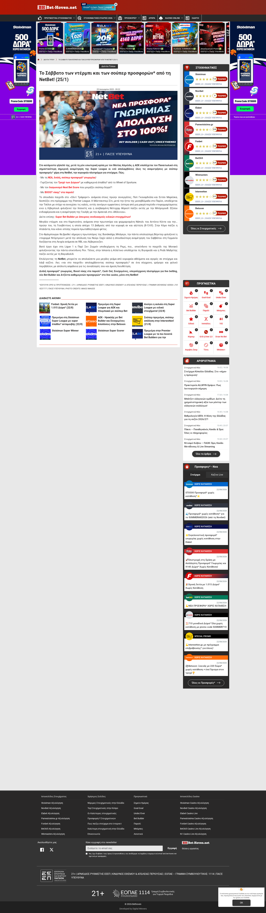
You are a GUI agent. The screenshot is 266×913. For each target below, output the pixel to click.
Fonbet (198, 141)
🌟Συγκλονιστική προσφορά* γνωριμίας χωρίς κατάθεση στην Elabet (202, 538)
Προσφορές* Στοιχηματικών (102, 818)
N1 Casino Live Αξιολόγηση (193, 834)
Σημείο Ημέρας (141, 803)
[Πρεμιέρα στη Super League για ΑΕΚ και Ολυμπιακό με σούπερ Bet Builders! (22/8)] (91, 308)
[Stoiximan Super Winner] (45, 334)
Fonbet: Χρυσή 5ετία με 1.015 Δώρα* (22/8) (64, 306)
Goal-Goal (138, 808)
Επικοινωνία (94, 834)
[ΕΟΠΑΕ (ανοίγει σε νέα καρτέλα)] (143, 893)
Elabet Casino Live (188, 813)
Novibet (199, 91)
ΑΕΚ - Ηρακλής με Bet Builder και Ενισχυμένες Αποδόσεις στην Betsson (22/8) (111, 321)
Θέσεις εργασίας (190, 848)
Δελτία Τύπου (108, 66)
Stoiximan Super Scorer (111, 330)
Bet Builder (139, 818)
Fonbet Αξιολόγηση (50, 823)
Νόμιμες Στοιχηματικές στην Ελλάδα (106, 803)
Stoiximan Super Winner (65, 330)
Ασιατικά (138, 834)
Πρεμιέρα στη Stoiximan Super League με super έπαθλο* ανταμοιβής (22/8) (67, 321)
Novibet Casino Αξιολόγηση (193, 808)
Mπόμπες (138, 828)
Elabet (198, 107)
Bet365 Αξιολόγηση (50, 828)
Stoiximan (200, 74)
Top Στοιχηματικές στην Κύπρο (103, 808)
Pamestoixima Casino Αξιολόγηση (196, 818)
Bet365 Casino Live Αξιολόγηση (195, 828)
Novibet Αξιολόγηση (51, 808)
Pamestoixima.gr (204, 124)
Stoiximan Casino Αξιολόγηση (194, 803)
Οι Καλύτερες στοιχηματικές (102, 813)
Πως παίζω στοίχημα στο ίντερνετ (105, 823)
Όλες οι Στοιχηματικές (204, 228)
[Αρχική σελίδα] (38, 59)
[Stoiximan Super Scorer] (91, 334)
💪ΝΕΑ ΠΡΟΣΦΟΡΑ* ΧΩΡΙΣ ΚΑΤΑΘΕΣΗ (205, 605)
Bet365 (199, 158)
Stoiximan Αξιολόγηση (52, 803)
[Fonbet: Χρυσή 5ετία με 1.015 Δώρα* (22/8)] (44, 308)
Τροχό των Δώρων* (69, 182)
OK (241, 902)
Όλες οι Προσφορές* (204, 682)
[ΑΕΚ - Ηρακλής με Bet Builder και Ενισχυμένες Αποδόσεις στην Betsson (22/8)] (91, 321)
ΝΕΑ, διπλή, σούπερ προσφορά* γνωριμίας (72, 177)
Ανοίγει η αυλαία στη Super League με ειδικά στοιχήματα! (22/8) (159, 307)
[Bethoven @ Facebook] (42, 850)
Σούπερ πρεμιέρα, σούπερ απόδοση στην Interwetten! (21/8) (159, 321)
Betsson (199, 208)
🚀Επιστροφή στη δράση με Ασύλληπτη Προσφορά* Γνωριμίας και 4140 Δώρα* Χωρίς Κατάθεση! (205, 563)
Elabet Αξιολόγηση (50, 813)
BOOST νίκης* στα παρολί (59, 192)
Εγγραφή (172, 848)
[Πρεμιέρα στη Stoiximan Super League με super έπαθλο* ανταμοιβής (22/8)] (45, 321)
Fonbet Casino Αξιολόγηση (193, 823)
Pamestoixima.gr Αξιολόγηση (55, 818)
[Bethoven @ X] (51, 850)
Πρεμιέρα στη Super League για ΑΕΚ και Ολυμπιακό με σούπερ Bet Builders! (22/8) (112, 308)
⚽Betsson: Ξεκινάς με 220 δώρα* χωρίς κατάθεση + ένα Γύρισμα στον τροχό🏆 (204, 669)
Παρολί (137, 823)
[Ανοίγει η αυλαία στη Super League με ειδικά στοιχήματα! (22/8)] (137, 308)
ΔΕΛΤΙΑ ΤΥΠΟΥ (49, 59)
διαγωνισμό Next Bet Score (64, 187)
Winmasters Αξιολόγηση (53, 834)
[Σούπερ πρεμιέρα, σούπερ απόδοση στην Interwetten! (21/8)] (137, 321)
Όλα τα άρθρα (204, 453)
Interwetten (201, 191)
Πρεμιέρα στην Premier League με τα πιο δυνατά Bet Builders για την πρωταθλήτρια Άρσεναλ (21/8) (158, 334)
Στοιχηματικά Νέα (192, 367)
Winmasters (201, 174)
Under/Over (139, 813)
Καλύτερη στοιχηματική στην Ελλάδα (106, 828)
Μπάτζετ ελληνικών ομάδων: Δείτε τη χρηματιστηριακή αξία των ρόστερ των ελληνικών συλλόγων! (205, 402)
